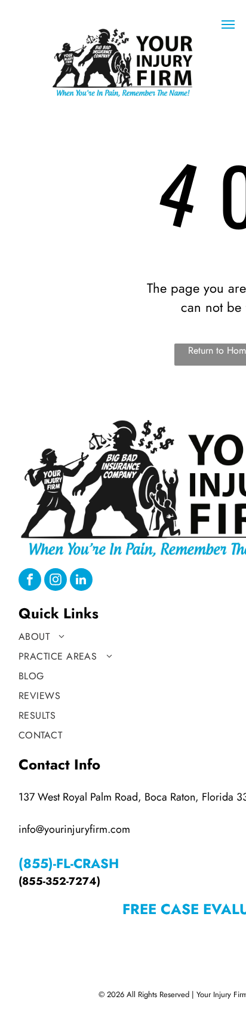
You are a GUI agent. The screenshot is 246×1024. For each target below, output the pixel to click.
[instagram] (55, 581)
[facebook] (30, 581)
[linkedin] (81, 581)
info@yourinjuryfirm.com (74, 829)
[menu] (228, 24)
